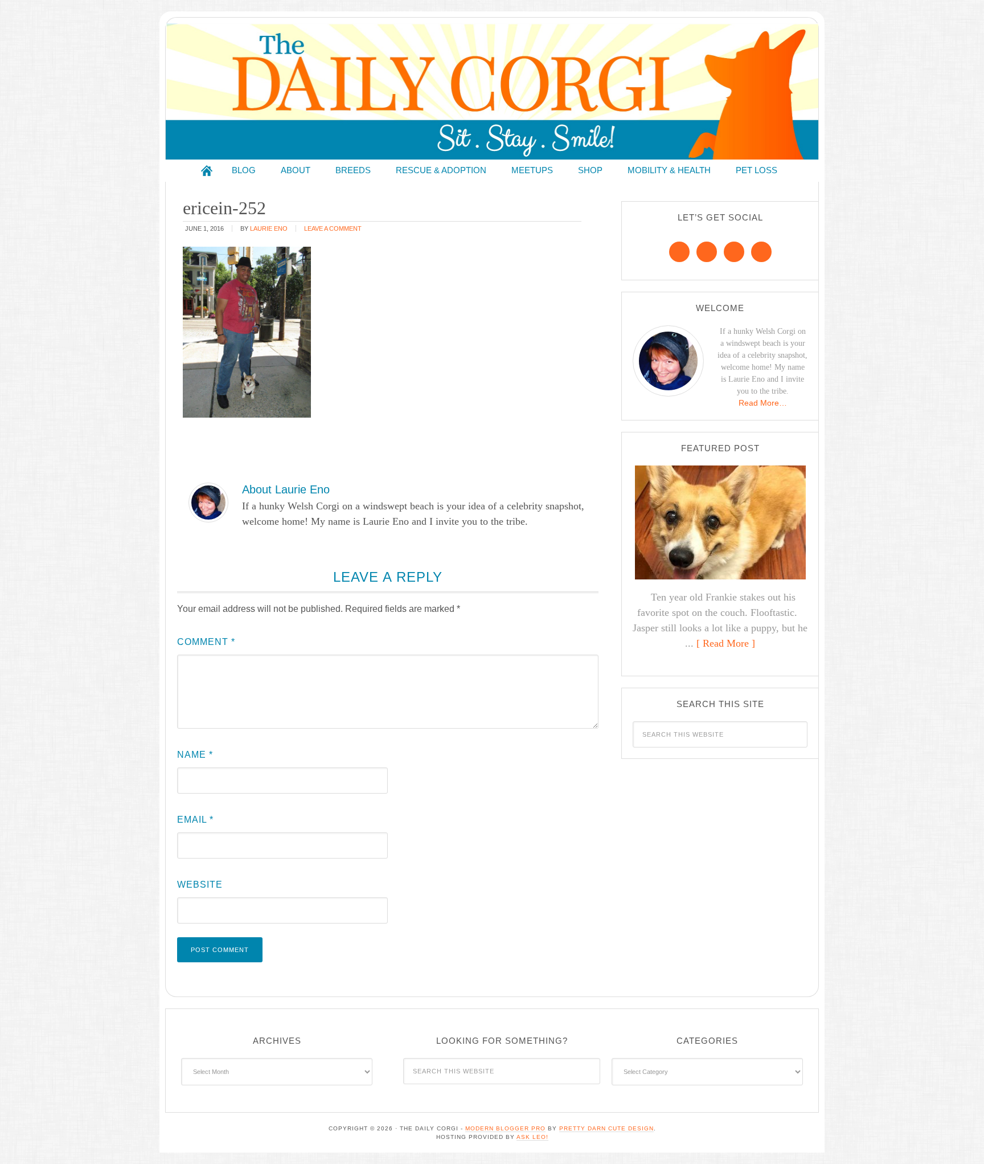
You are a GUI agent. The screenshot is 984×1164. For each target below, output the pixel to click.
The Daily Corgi (492, 91)
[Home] (206, 171)
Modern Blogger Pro (505, 1128)
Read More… (763, 402)
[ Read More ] (725, 643)
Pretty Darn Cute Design (606, 1128)
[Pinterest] (706, 252)
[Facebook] (679, 252)
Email (195, 819)
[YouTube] (761, 252)
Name (195, 754)
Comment (206, 642)
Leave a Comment (333, 228)
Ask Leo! (532, 1137)
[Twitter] (734, 252)
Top (957, 1137)
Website (200, 884)
